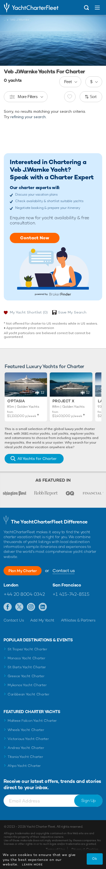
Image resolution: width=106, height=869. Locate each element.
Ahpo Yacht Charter (24, 765)
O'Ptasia (16, 401)
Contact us (63, 570)
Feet (68, 81)
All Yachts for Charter (37, 458)
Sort (93, 96)
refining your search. (28, 116)
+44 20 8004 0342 (24, 594)
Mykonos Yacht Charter (27, 685)
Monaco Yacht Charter (26, 658)
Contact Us (14, 620)
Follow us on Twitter (19, 607)
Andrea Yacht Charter (26, 747)
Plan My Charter (22, 570)
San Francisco (66, 585)
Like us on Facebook (8, 607)
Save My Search (72, 312)
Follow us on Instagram (31, 607)
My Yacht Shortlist (29, 312)
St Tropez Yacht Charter (27, 649)
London (11, 585)
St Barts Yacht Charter (27, 667)
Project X (63, 401)
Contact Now (34, 238)
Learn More (32, 864)
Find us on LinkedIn (43, 607)
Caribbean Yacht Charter (28, 694)
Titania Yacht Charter (25, 756)
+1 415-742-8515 (70, 594)
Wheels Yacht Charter (26, 729)
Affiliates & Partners (78, 620)
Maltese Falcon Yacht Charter (32, 720)
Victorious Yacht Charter (28, 738)
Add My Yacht (42, 620)
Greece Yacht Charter (26, 676)
